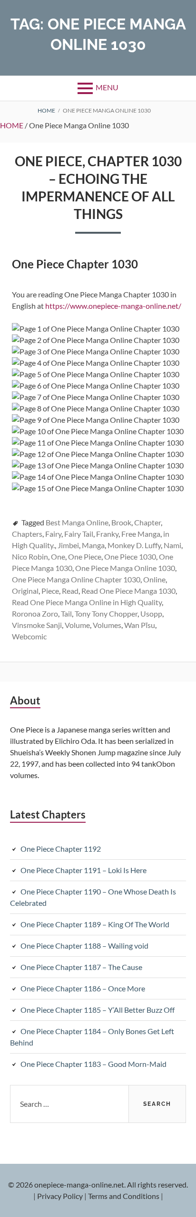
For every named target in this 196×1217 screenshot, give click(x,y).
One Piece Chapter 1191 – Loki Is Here (83, 870)
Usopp (151, 613)
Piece (50, 590)
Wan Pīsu (139, 624)
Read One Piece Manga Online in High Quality (87, 602)
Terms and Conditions (123, 1195)
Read (70, 590)
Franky (107, 533)
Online (154, 579)
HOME (11, 125)
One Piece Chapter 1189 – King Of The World (94, 924)
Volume (77, 624)
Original (25, 590)
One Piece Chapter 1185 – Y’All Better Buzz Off (97, 1009)
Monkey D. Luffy (134, 545)
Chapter (147, 522)
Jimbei (68, 545)
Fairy (53, 533)
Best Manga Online (77, 522)
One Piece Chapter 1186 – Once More (82, 988)
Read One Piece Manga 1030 (128, 590)
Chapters (27, 533)
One (58, 556)
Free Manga (140, 533)
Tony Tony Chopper (106, 613)
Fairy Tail (78, 533)
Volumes (107, 624)
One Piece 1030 (130, 556)
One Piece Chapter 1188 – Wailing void (84, 945)
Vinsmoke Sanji (37, 624)
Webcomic (29, 636)
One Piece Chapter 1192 (60, 848)
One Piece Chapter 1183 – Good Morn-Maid (93, 1063)
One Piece (84, 556)
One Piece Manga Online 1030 (125, 567)
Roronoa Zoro (35, 613)
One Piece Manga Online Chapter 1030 (76, 579)
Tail (66, 613)
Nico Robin (30, 556)
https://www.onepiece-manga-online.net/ (113, 305)
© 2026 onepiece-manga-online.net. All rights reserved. (98, 1184)
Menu (107, 87)
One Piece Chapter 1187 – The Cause (81, 966)
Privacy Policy (60, 1195)
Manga (93, 545)
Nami (172, 545)
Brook (121, 522)
